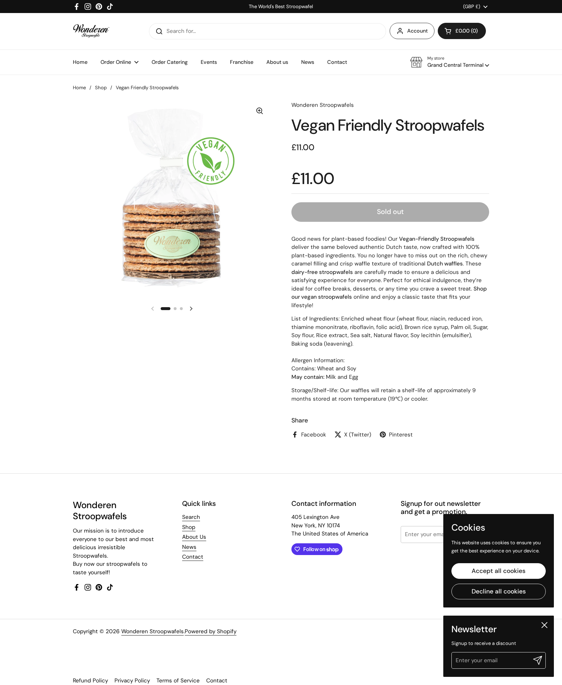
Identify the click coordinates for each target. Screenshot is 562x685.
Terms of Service (178, 680)
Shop (101, 87)
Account (417, 30)
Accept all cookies (499, 571)
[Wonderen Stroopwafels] (91, 31)
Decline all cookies (499, 591)
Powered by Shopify (210, 631)
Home (79, 87)
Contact (192, 556)
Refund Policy (90, 680)
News (189, 546)
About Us (194, 536)
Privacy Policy (132, 680)
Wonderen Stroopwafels (152, 631)
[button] (462, 31)
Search (191, 517)
